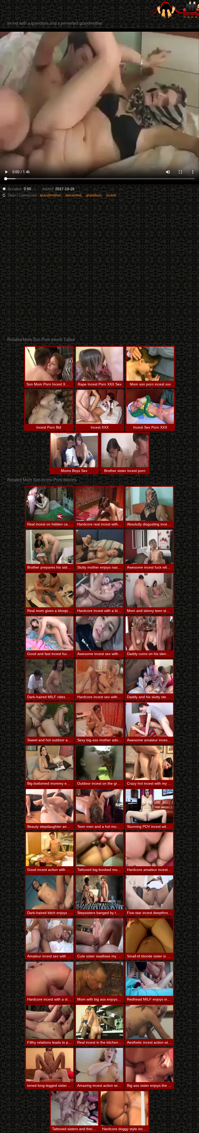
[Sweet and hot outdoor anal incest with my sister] (49, 720)
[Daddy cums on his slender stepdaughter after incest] (149, 633)
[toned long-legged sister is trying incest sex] (49, 1065)
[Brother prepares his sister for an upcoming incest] (49, 547)
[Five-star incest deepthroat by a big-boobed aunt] (149, 892)
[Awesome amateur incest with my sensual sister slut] (149, 720)
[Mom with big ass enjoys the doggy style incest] (99, 979)
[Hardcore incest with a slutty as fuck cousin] (49, 979)
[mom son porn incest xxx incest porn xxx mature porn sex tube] (191, 8)
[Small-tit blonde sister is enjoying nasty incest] (149, 935)
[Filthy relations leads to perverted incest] (49, 1022)
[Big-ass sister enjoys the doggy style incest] (149, 1065)
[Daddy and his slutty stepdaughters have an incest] (149, 676)
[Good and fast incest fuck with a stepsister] (49, 633)
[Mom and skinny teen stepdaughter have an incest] (149, 590)
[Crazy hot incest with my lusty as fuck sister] (149, 763)
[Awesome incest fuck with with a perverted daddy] (149, 547)
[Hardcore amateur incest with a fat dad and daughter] (149, 849)
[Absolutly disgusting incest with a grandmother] (149, 504)
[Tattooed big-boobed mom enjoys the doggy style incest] (99, 849)
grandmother (50, 195)
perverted (73, 195)
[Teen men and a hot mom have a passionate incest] (99, 806)
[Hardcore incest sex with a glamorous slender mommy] (99, 676)
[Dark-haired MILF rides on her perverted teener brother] (49, 676)
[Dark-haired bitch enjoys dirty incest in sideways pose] (49, 892)
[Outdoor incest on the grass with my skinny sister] (99, 763)
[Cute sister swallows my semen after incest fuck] (99, 935)
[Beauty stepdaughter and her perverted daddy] (49, 806)
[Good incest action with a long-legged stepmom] (49, 849)
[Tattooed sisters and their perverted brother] (74, 1108)
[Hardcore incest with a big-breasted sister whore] (99, 590)
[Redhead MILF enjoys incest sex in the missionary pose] (149, 979)
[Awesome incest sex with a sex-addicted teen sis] (99, 633)
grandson (94, 195)
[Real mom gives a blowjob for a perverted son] (49, 590)
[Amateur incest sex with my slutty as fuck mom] (49, 935)
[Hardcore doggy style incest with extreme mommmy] (124, 1108)
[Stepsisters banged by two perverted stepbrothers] (99, 892)
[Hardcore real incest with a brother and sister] (99, 504)
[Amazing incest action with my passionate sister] (99, 1065)
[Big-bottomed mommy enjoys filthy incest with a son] (49, 763)
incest (111, 195)
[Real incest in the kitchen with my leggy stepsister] (99, 1022)
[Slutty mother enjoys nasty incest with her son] (99, 547)
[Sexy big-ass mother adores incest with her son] (99, 720)
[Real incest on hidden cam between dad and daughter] (49, 504)
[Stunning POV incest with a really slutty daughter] (149, 806)
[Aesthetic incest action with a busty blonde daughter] (149, 1022)
